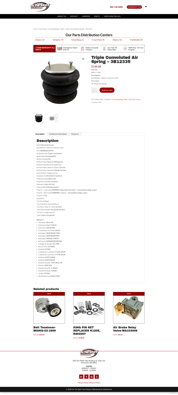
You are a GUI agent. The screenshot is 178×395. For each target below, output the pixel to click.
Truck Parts (42, 29)
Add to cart (107, 90)
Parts (97, 16)
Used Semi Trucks (112, 16)
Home (35, 29)
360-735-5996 (116, 7)
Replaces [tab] (75, 134)
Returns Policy (95, 383)
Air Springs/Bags (53, 29)
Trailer (62, 29)
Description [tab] (40, 134)
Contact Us (134, 7)
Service (74, 16)
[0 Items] (146, 6)
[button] (83, 59)
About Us (62, 16)
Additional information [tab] (58, 134)
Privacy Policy (83, 383)
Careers (86, 16)
